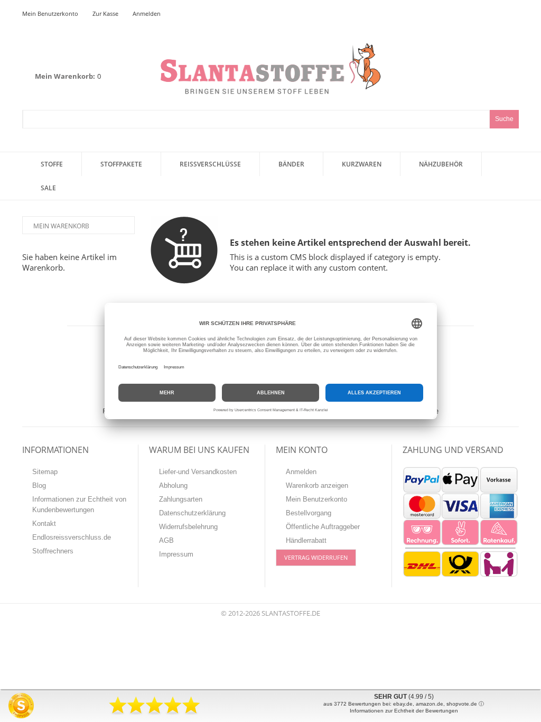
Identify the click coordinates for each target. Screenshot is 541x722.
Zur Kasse (105, 13)
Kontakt (44, 523)
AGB (166, 540)
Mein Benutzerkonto (50, 13)
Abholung (173, 485)
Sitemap (45, 472)
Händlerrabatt (306, 540)
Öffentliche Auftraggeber (323, 527)
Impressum (176, 554)
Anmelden (147, 13)
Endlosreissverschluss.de (71, 537)
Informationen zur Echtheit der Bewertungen (404, 711)
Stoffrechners (52, 551)
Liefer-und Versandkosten (198, 472)
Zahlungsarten (180, 499)
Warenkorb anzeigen (317, 485)
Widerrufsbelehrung (188, 527)
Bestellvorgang (308, 513)
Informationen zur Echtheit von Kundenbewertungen (79, 504)
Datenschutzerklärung (192, 513)
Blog (39, 485)
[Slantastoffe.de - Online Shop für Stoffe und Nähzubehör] (270, 68)
